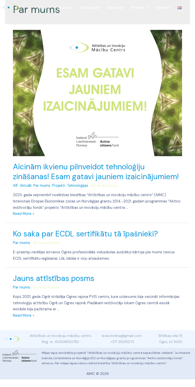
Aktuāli (25, 185)
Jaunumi (64, 8)
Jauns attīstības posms (53, 278)
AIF (15, 185)
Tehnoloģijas (77, 185)
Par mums (115, 8)
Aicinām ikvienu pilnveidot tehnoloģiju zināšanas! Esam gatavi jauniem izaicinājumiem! (96, 171)
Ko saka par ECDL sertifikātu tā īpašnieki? (85, 234)
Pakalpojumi (89, 8)
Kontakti (163, 8)
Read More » (23, 213)
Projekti (137, 8)
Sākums (43, 8)
